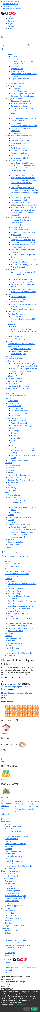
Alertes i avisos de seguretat (15, 940)
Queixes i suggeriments (14, 906)
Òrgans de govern (12, 566)
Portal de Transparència (14, 648)
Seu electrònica (10, 641)
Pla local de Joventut (15, 589)
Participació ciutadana (13, 643)
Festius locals (10, 910)
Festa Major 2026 (11, 930)
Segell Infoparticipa (12, 876)
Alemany (11, 26)
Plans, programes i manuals (14, 556)
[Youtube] (10, 13)
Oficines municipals (12, 881)
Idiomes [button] (8, 16)
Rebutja (26, 1009)
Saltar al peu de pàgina (12, 9)
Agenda (7, 706)
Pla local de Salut (14, 591)
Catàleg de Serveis (12, 888)
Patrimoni (8, 636)
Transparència (10, 873)
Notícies (8, 713)
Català (10, 18)
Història (8, 923)
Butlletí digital (10, 953)
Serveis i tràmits (7, 878)
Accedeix (4, 734)
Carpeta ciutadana (12, 893)
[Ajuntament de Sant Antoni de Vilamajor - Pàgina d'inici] (14, 39)
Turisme (8, 920)
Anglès (10, 23)
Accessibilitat (10, 972)
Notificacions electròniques (15, 896)
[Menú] (2, 49)
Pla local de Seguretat (16, 593)
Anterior (4, 761)
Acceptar (34, 1009)
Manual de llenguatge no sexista (20, 606)
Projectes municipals (13, 638)
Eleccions (8, 645)
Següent (11, 761)
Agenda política (11, 708)
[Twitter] (3, 13)
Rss (6, 950)
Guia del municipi (11, 915)
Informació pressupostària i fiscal (18, 571)
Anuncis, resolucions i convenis (17, 574)
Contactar (8, 965)
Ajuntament (10, 552)
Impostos (8, 903)
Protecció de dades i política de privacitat (20, 967)
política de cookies (21, 1005)
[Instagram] (14, 13)
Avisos (7, 711)
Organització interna (13, 569)
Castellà (11, 21)
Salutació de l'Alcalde (13, 564)
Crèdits (7, 963)
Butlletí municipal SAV (13, 948)
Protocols (8, 579)
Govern (7, 561)
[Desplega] (17, 553)
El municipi (5, 908)
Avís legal (8, 970)
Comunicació (10, 650)
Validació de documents (14, 898)
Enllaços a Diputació (12, 891)
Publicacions (9, 716)
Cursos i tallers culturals (14, 943)
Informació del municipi (14, 918)
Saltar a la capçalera (11, 1)
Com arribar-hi (10, 913)
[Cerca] (28, 45)
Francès (11, 28)
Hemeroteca (9, 955)
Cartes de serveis (11, 576)
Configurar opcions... (8, 1009)
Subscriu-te (5, 779)
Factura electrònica (12, 901)
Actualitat (5, 928)
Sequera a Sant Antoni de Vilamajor (18, 945)
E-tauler (8, 886)
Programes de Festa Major (15, 925)
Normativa (9, 633)
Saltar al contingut (10, 4)
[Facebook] (7, 13)
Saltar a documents (10, 6)
